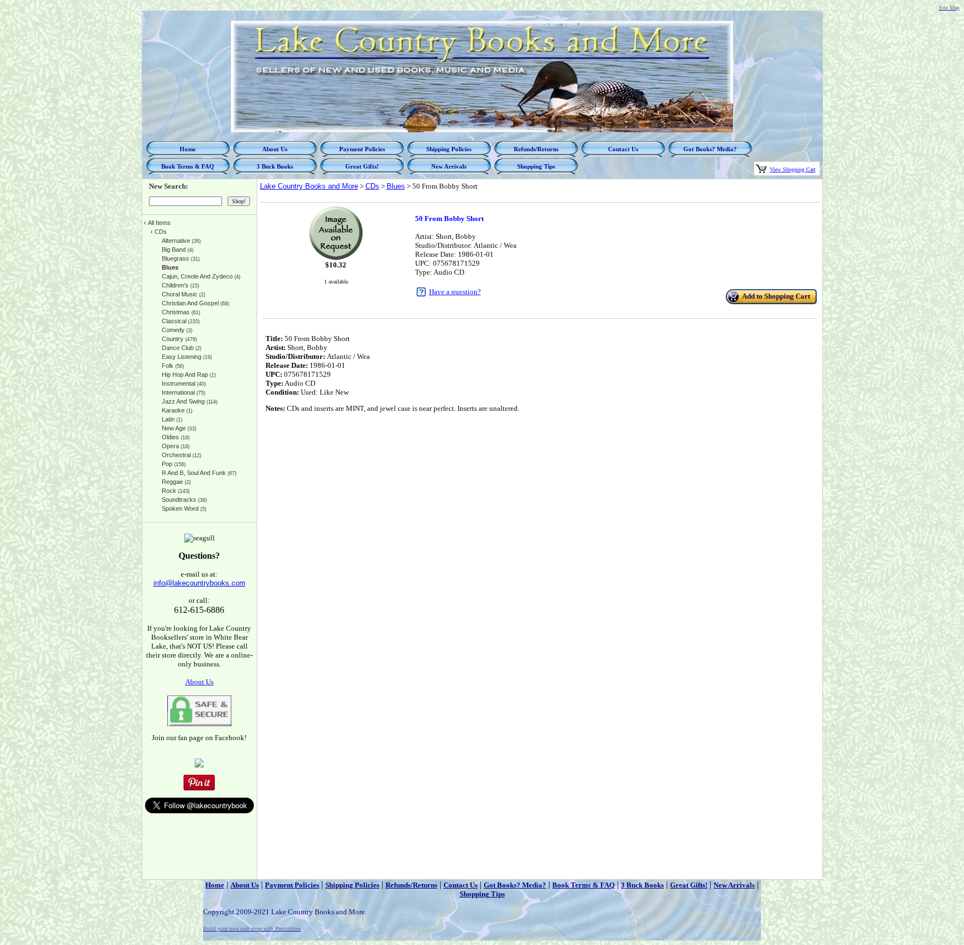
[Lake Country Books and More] (199, 765)
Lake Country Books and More (309, 186)
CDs (372, 186)
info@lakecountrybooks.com (199, 583)
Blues (396, 186)
